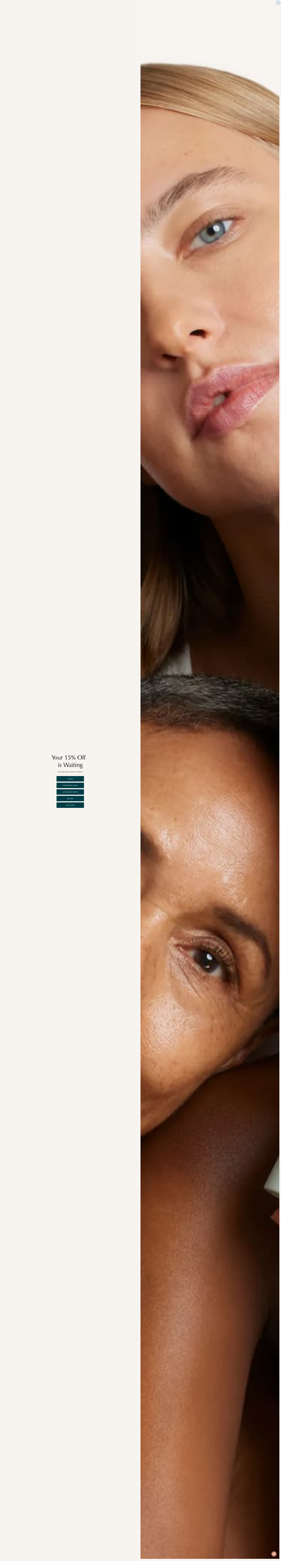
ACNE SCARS (70, 805)
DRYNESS (70, 799)
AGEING (70, 779)
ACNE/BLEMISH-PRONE (70, 792)
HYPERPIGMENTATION (70, 785)
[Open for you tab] (274, 1554)
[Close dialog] (278, 3)
